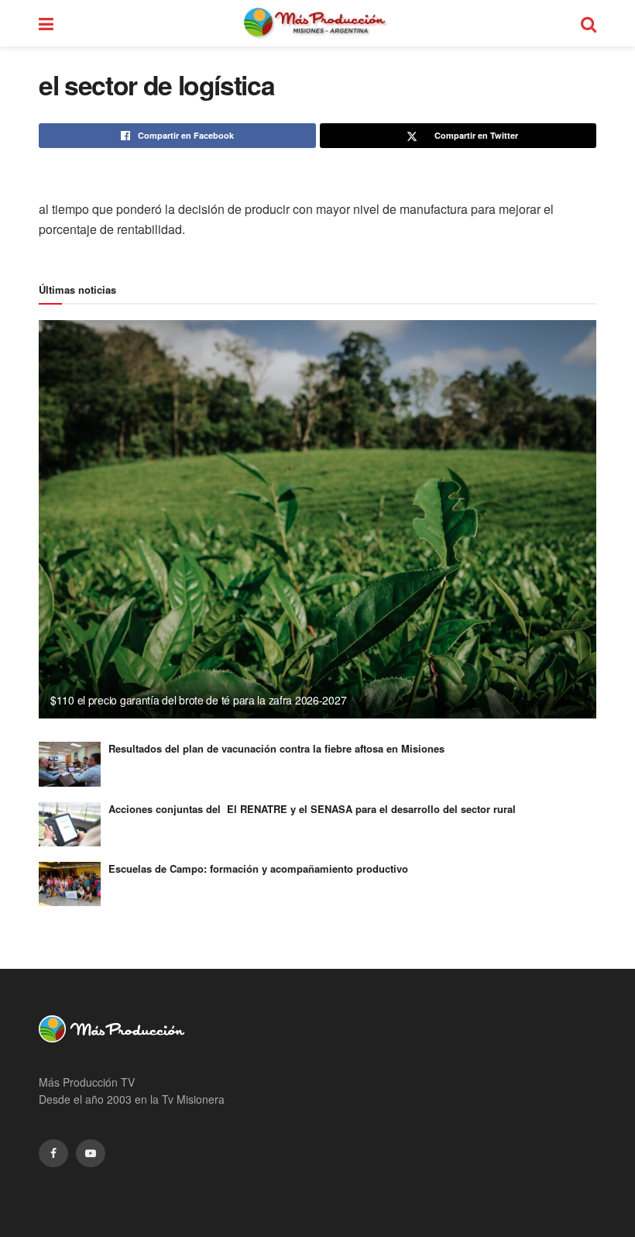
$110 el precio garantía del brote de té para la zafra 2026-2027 (198, 700)
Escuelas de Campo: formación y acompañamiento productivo (258, 868)
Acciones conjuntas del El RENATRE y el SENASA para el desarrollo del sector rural (312, 808)
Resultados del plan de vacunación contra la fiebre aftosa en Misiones (276, 748)
